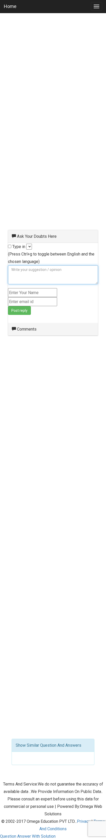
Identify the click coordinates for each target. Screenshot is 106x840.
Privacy (83, 821)
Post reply (19, 310)
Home (10, 6)
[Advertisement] (53, 71)
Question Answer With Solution (28, 836)
